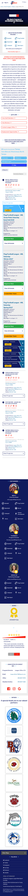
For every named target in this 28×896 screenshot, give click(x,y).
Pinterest (6, 870)
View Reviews (6, 122)
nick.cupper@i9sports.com (14, 499)
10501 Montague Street (10, 383)
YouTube (6, 867)
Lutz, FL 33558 (8, 442)
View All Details (9, 243)
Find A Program (7, 6)
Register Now (9, 238)
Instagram (6, 865)
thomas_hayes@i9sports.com (14, 540)
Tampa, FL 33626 (9, 384)
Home (2, 6)
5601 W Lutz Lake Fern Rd (11, 441)
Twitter (6, 862)
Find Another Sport (13, 51)
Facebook (6, 860)
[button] (14, 203)
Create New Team (10, 293)
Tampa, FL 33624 (9, 192)
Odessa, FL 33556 (9, 413)
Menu (24, 2)
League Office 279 (17, 194)
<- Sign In (5, 2)
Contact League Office (8, 127)
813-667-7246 (13, 199)
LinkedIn (6, 872)
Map (15, 165)
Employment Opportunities (9, 132)
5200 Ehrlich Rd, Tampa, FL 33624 (12, 190)
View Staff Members (8, 118)
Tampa (13, 6)
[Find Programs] (17, 15)
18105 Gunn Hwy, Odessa (10, 411)
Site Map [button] (5, 853)
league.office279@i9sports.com (15, 196)
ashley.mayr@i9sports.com (14, 579)
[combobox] (13, 174)
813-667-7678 (11, 197)
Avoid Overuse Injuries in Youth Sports (12, 886)
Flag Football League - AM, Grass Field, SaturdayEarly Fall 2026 (13, 217)
